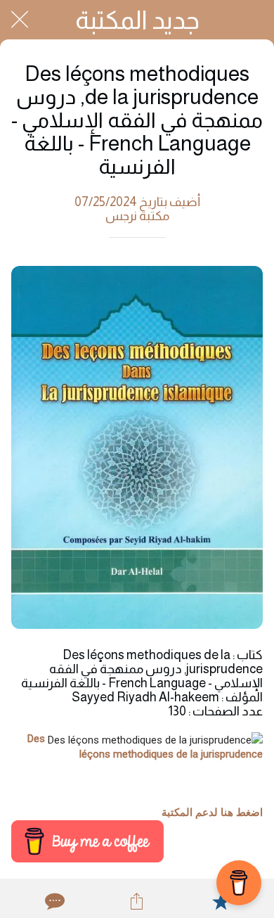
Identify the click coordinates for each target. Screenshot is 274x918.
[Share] (137, 901)
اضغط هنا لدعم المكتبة (212, 812)
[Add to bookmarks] (220, 901)
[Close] (19, 19)
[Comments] (53, 901)
